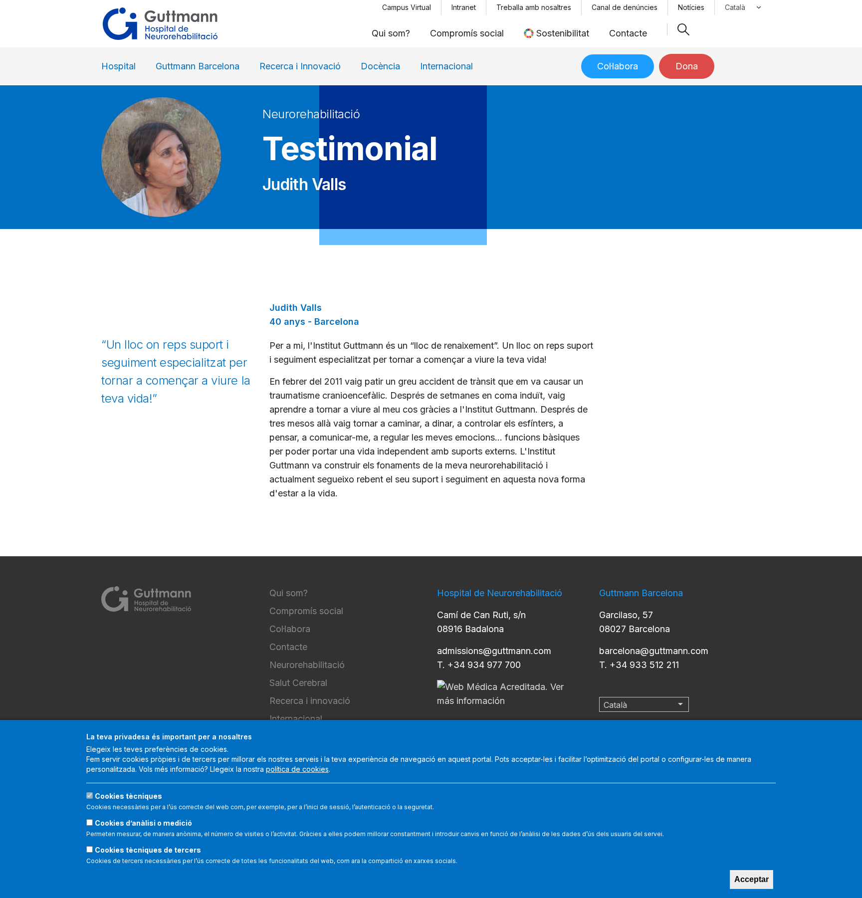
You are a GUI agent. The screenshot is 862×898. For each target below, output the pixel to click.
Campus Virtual (406, 7)
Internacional (446, 66)
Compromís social (467, 33)
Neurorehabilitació (307, 665)
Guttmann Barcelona (197, 66)
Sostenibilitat (562, 33)
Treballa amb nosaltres (533, 7)
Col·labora (617, 66)
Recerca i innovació (309, 700)
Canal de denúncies (624, 7)
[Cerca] (683, 29)
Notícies (691, 7)
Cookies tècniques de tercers (148, 850)
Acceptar (751, 879)
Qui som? (391, 33)
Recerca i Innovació (300, 66)
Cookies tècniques (128, 796)
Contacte (628, 33)
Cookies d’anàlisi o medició (143, 823)
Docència (380, 66)
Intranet (463, 7)
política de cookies (297, 769)
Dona (686, 66)
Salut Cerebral (298, 682)
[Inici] (160, 23)
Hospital (118, 66)
